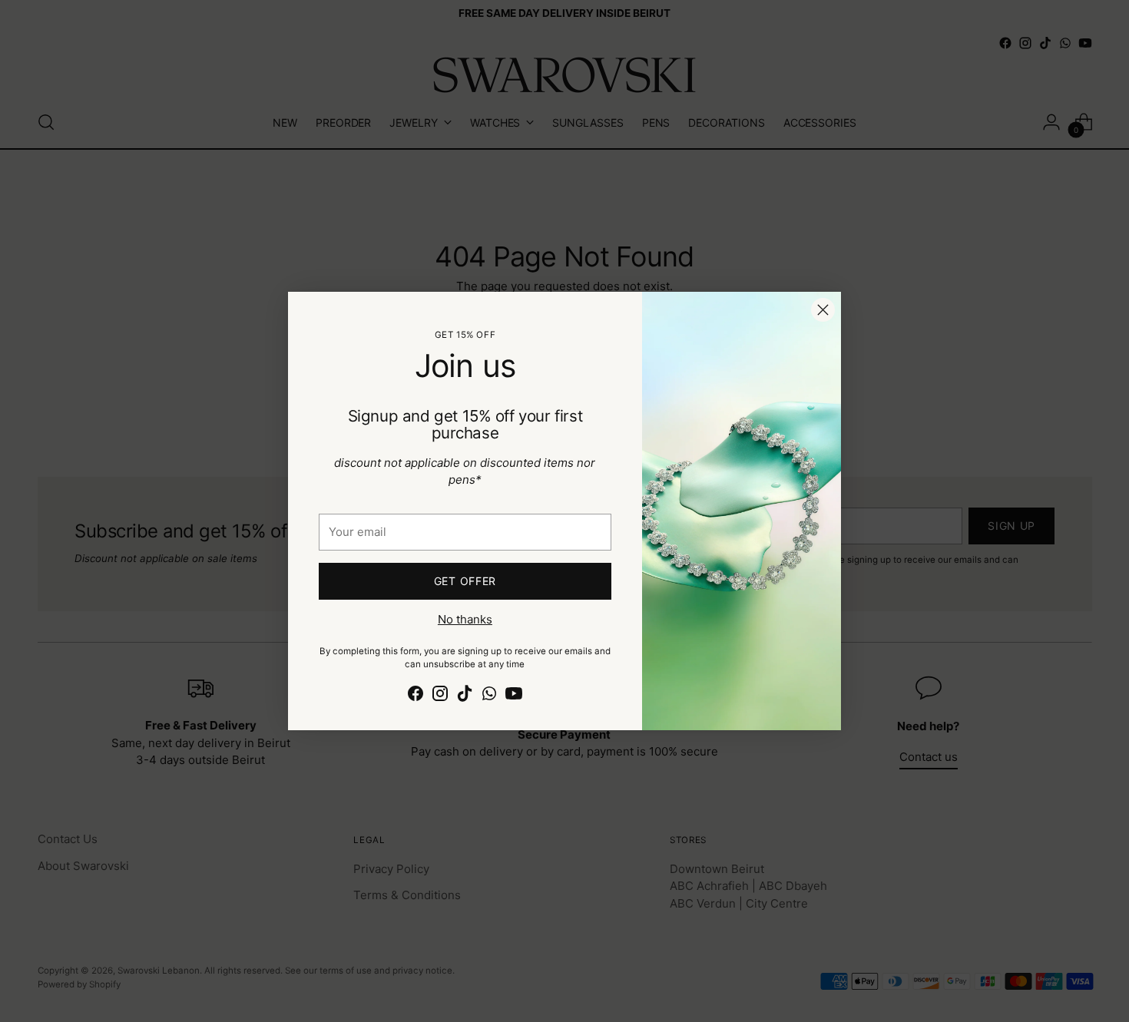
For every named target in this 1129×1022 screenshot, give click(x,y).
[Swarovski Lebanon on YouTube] (514, 696)
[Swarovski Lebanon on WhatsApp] (489, 696)
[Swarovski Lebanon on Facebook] (415, 696)
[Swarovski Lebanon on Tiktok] (464, 696)
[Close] (823, 310)
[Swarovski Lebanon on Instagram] (440, 696)
